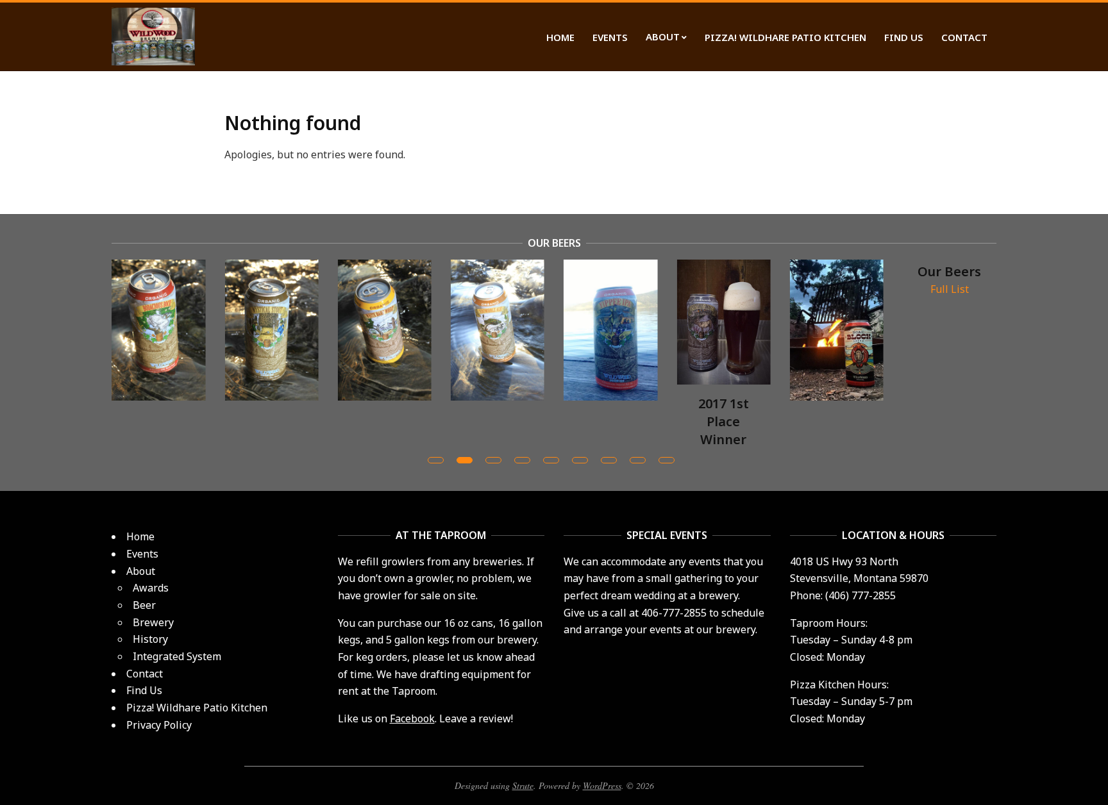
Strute (522, 785)
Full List (949, 289)
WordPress (602, 785)
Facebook (412, 718)
